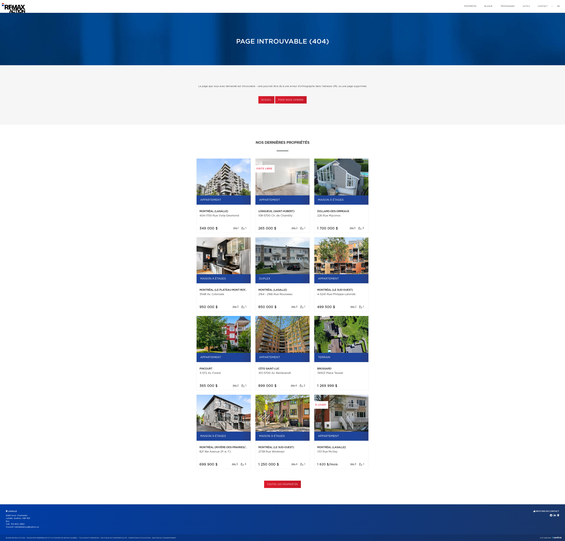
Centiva (556, 537)
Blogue (488, 6)
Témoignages (507, 6)
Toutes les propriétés (282, 484)
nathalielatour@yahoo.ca (26, 527)
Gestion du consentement (164, 538)
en (558, 6)
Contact (543, 6)
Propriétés (470, 6)
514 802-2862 (18, 524)
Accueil (266, 100)
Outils (526, 6)
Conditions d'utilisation (139, 538)
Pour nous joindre (291, 100)
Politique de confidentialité (114, 538)
